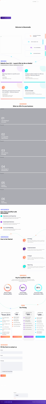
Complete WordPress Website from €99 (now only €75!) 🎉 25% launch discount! (34, 74)
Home (17, 1)
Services (23, 1)
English (35, 1)
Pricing (20, 1)
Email (2, 355)
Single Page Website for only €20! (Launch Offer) (11, 74)
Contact (26, 1)
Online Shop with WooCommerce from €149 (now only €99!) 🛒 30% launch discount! (11, 91)
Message (2, 360)
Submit (3, 375)
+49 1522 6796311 (3, 389)
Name (2, 350)
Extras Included (29, 90)
